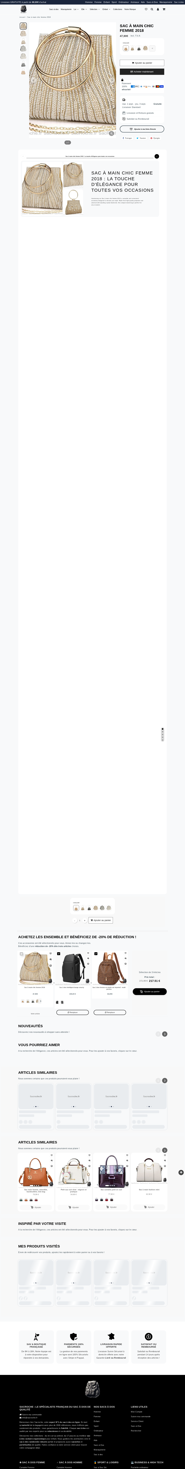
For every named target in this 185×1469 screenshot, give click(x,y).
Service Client (137, 1439)
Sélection (93, 9)
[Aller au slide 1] (90, 1326)
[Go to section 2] (162, 731)
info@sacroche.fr (30, 1436)
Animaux (135, 2)
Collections (117, 9)
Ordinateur (124, 2)
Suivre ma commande (32, 1433)
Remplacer (74, 1012)
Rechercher (136, 1449)
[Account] (158, 9)
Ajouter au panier (152, 991)
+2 (152, 48)
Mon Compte (136, 1430)
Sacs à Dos (152, 2)
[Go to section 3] (162, 734)
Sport (114, 2)
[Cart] (164, 9)
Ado (143, 2)
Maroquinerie (166, 2)
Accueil (22, 17)
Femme (98, 2)
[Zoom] (111, 133)
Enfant (107, 2)
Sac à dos (179, 2)
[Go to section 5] (162, 740)
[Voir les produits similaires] (50, 965)
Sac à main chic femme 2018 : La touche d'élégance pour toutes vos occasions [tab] (90, 156)
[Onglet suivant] (157, 156)
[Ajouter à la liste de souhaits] (50, 953)
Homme (89, 2)
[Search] (152, 9)
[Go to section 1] (162, 729)
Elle (82, 9)
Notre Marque (130, 9)
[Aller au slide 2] (95, 1326)
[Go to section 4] (162, 737)
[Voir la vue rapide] (50, 959)
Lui (75, 9)
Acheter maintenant (143, 71)
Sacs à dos (54, 9)
